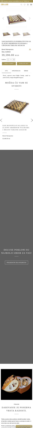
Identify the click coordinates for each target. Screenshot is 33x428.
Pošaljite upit (23, 63)
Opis (6, 70)
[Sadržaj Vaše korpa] (28, 4)
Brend (26, 70)
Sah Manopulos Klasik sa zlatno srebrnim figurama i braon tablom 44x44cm (16, 128)
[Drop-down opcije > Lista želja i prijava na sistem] (4, 4)
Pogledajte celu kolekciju (16, 262)
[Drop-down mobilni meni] (31, 4)
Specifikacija (16, 70)
